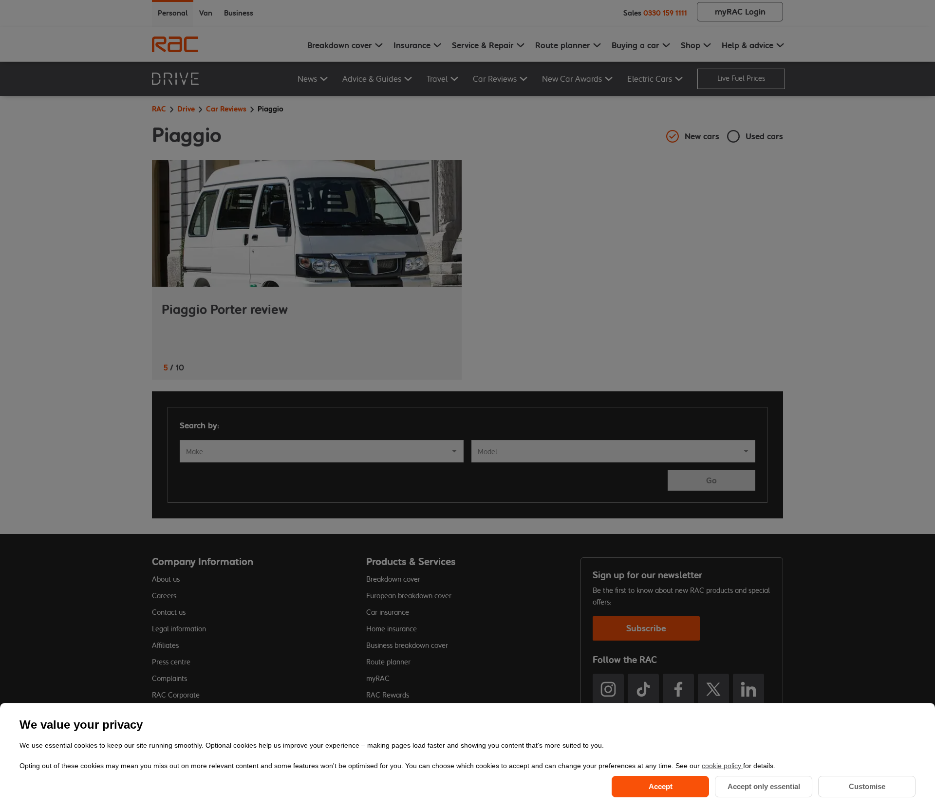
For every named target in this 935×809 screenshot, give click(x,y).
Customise (867, 786)
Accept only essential (764, 786)
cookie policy (722, 766)
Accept (661, 786)
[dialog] (467, 756)
